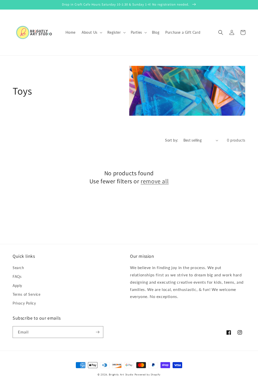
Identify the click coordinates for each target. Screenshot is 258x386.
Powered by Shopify (148, 374)
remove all (155, 181)
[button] (91, 32)
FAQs (17, 276)
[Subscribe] (97, 332)
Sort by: (171, 140)
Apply (17, 285)
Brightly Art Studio (121, 374)
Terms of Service (27, 294)
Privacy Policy (24, 303)
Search (18, 268)
